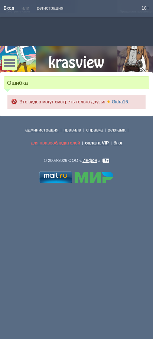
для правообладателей (55, 143)
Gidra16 (117, 101)
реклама (117, 130)
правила (72, 130)
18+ (145, 8)
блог (118, 143)
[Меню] (9, 63)
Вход (9, 8)
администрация (42, 130)
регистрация (50, 8)
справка (94, 130)
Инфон (89, 160)
